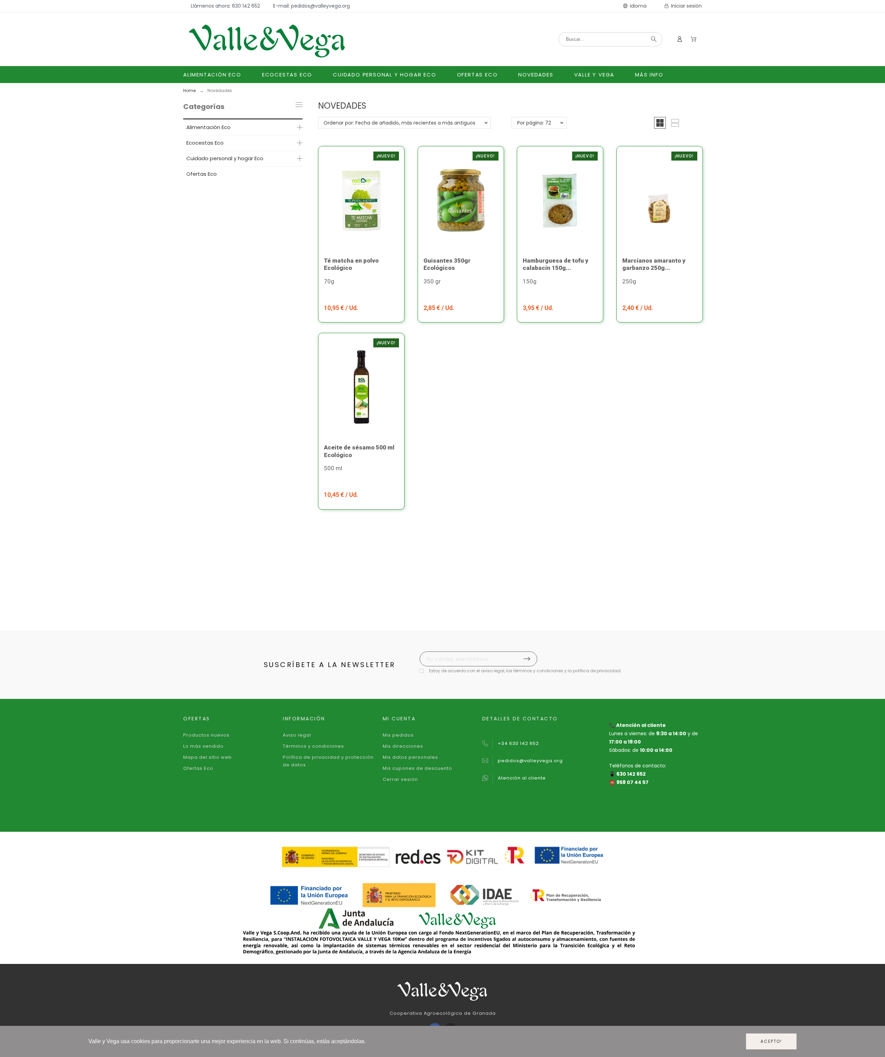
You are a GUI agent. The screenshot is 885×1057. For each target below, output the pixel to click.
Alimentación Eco (208, 127)
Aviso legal (297, 735)
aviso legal (492, 671)
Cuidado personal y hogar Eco (224, 158)
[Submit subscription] (526, 658)
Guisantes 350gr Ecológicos (447, 264)
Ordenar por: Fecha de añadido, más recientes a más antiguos (399, 122)
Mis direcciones (403, 746)
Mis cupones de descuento (417, 768)
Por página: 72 (534, 122)
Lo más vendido (203, 746)
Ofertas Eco (201, 173)
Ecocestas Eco (205, 142)
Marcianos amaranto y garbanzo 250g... (654, 264)
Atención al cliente (522, 778)
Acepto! (771, 1041)
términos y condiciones (538, 671)
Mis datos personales (410, 757)
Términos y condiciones (313, 746)
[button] (660, 123)
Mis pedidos (398, 735)
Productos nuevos (206, 735)
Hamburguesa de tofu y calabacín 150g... (555, 264)
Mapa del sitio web (207, 757)
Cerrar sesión (400, 779)
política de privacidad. (597, 671)
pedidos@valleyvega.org (530, 760)
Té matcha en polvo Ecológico (351, 264)
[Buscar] (653, 39)
